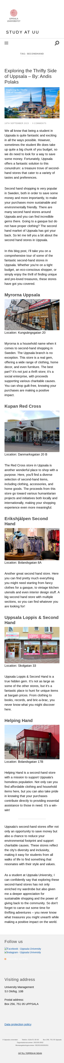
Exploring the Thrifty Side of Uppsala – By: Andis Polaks (31, 76)
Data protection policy (18, 1024)
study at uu (22, 32)
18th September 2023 (17, 123)
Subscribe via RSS (17, 959)
